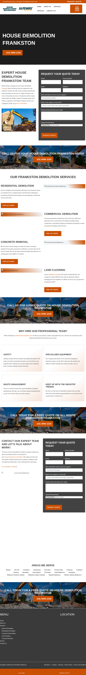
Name (43, 78)
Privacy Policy (68, 664)
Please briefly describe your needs (52, 110)
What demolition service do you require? (54, 95)
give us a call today (20, 103)
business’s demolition (16, 457)
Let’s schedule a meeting (9, 466)
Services (2, 625)
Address (65, 86)
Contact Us (3, 643)
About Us (3, 623)
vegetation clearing (54, 274)
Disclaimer (47, 664)
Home (2, 620)
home (6, 457)
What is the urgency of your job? (51, 102)
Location (54, 664)
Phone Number (67, 78)
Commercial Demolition (9, 633)
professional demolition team (24, 335)
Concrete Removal (7, 638)
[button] (74, 1)
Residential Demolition (8, 631)
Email (43, 86)
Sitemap (60, 664)
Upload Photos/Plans (47, 122)
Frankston (5, 88)
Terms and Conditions (80, 664)
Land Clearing (6, 636)
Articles (2, 641)
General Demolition (7, 628)
